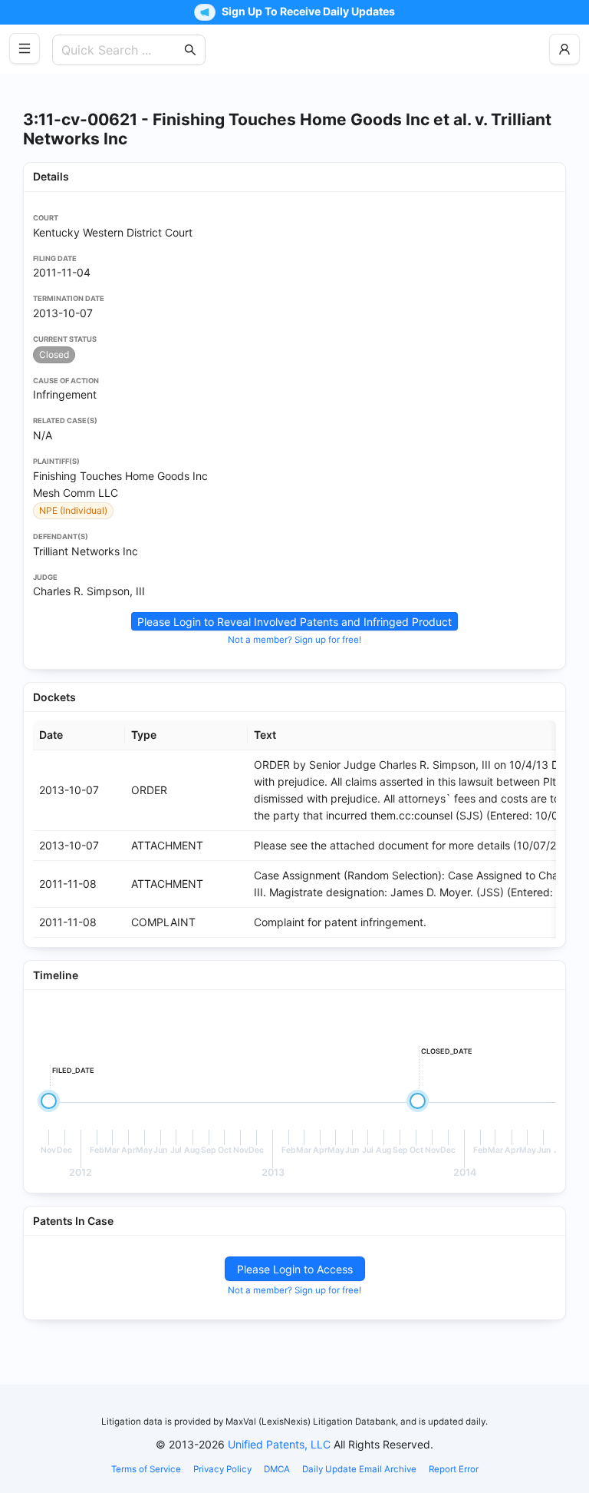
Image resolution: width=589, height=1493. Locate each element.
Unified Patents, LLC (279, 1444)
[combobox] (121, 50)
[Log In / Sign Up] (564, 49)
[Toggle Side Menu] (24, 48)
